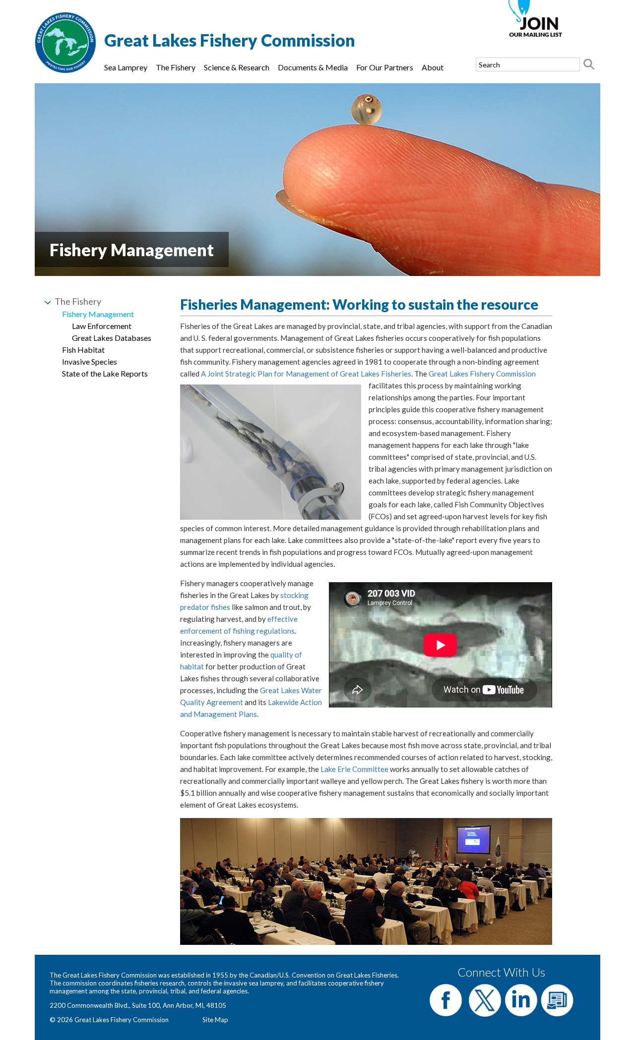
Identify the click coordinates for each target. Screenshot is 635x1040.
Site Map (215, 1020)
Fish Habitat (83, 349)
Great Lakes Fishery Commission (482, 373)
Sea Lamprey (125, 67)
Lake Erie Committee (354, 769)
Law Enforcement (101, 325)
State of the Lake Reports (105, 373)
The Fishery (175, 67)
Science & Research (236, 67)
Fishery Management (98, 314)
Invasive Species (89, 361)
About (433, 67)
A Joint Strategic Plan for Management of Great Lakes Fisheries (306, 373)
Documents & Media (313, 67)
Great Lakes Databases (111, 337)
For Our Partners (384, 67)
